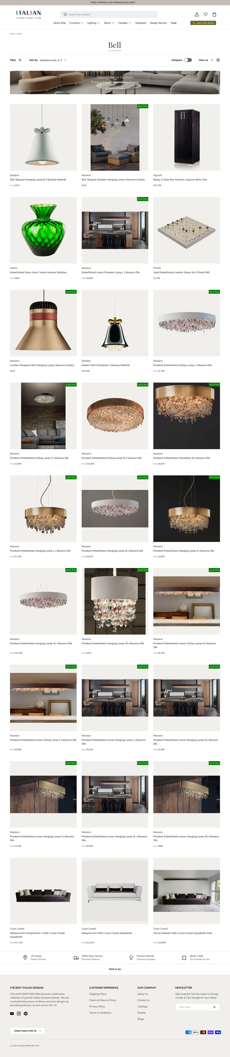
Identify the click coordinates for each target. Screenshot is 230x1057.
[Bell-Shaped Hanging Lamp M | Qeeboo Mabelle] (43, 137)
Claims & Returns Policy (102, 1000)
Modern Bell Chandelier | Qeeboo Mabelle (106, 365)
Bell (19, 34)
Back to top (115, 969)
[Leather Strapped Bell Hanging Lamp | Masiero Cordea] (43, 323)
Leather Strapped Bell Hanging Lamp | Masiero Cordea (42, 365)
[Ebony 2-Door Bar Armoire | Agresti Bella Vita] (186, 137)
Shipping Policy (98, 993)
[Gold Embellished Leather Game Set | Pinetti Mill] (186, 230)
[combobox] (108, 14)
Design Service (158, 22)
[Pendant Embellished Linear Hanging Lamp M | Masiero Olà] (186, 698)
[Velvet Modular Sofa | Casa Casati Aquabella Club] (186, 891)
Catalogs (143, 1006)
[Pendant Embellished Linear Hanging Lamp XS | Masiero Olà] (186, 794)
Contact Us (144, 1000)
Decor (107, 22)
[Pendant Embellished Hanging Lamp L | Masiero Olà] (43, 508)
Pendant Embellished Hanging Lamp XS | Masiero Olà (113, 643)
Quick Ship (60, 22)
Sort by (33, 60)
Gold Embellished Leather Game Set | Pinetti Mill (181, 272)
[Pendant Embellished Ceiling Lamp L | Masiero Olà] (186, 323)
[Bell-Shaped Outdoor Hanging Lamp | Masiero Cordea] (115, 137)
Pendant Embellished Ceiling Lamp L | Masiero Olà (182, 365)
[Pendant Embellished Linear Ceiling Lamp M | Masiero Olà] (186, 601)
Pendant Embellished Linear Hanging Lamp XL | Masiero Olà (114, 838)
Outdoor (123, 22)
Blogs (141, 1018)
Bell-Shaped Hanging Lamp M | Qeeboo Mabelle (38, 179)
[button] (214, 14)
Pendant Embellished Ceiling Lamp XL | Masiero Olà (112, 457)
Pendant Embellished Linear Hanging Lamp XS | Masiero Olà (186, 838)
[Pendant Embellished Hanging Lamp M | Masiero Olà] (115, 508)
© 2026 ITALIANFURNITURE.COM (24, 1046)
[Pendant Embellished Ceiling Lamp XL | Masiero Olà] (115, 416)
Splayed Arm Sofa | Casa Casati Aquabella (107, 933)
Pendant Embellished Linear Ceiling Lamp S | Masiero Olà (43, 739)
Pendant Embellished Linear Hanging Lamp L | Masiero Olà (114, 741)
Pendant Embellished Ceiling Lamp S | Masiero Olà (39, 457)
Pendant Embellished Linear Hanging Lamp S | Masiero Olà (42, 838)
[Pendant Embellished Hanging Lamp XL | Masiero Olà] (43, 601)
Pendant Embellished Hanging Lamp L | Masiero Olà (40, 550)
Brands (142, 1012)
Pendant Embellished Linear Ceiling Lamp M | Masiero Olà (184, 645)
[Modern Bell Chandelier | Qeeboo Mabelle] (115, 323)
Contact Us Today (115, 88)
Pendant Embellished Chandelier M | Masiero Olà (181, 457)
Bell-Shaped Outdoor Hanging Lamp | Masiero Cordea (113, 179)
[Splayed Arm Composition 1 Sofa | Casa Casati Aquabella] (43, 891)
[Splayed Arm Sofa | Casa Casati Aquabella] (115, 891)
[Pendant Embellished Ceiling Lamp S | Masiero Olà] (43, 416)
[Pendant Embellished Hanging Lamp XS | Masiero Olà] (115, 601)
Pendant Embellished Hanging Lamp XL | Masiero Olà (41, 643)
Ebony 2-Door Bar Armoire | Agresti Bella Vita (180, 179)
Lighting (91, 22)
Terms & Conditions (100, 1012)
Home (12, 34)
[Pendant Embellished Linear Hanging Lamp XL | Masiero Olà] (115, 794)
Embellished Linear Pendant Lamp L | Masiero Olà (111, 272)
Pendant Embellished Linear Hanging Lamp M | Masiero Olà (185, 741)
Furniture (74, 22)
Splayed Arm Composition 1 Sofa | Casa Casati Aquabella (37, 934)
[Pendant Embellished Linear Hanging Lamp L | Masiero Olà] (115, 698)
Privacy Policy (97, 1006)
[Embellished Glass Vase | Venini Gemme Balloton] (43, 230)
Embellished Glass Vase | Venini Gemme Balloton (38, 272)
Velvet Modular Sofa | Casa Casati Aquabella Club (182, 933)
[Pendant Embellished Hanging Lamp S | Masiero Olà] (186, 508)
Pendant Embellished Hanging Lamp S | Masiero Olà (183, 550)
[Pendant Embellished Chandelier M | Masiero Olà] (186, 416)
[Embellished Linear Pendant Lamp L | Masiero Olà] (115, 230)
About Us (143, 993)
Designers (140, 22)
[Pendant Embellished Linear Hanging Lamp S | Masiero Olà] (43, 794)
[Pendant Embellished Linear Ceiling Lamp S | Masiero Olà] (43, 698)
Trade (174, 22)
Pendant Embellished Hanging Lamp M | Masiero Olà (112, 550)
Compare (176, 60)
